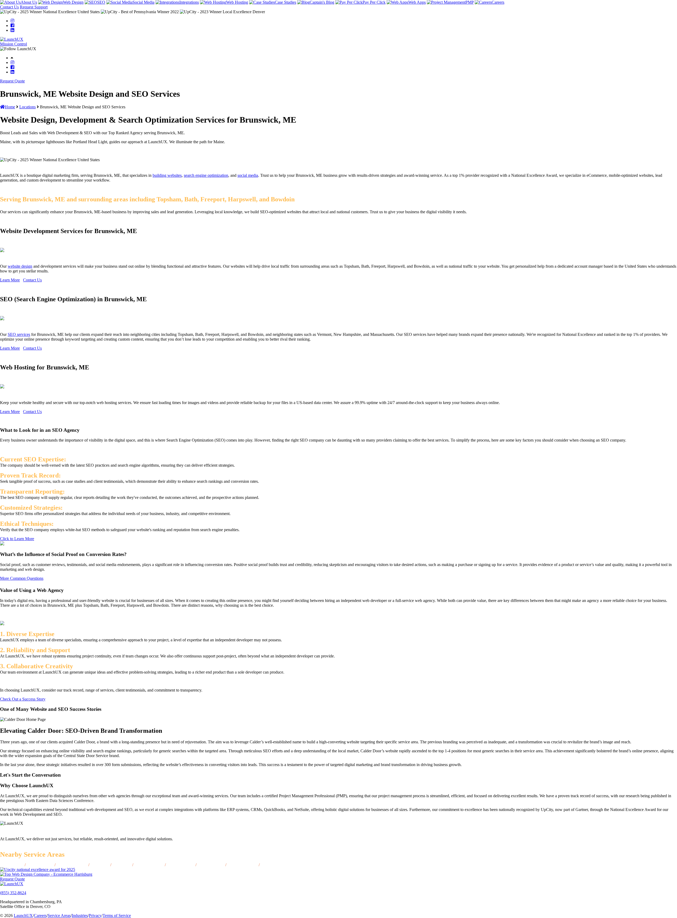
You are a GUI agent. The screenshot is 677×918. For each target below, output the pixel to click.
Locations (27, 107)
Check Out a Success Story (22, 699)
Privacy (95, 915)
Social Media (143, 2)
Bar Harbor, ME (149, 865)
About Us (29, 2)
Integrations (189, 2)
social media (247, 175)
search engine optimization (206, 175)
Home (10, 107)
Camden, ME (11, 865)
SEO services (19, 334)
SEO (101, 2)
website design (20, 266)
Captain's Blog (322, 2)
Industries (80, 915)
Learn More (10, 280)
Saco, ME (100, 865)
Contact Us (9, 7)
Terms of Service (117, 915)
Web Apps (417, 2)
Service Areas (59, 915)
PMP (469, 2)
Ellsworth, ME (40, 865)
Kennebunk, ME (242, 865)
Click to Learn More (17, 538)
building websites (167, 175)
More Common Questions (21, 578)
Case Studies (285, 2)
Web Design (73, 2)
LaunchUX (23, 915)
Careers (498, 2)
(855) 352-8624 (13, 893)
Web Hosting (237, 2)
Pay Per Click (374, 2)
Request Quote (12, 81)
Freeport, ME (273, 865)
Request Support (34, 7)
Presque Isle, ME (72, 865)
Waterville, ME (180, 865)
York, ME (121, 865)
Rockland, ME (211, 865)
